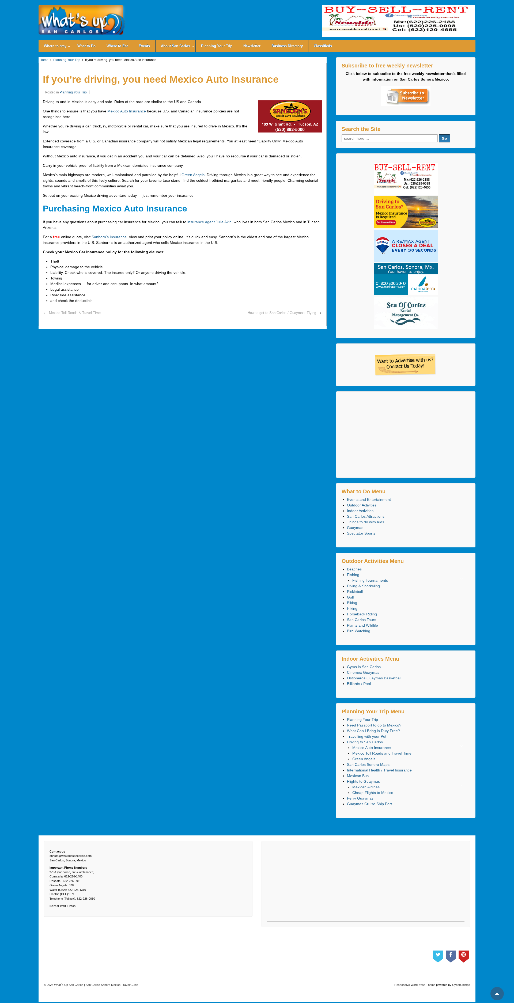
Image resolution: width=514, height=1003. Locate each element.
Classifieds (323, 46)
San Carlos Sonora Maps (368, 764)
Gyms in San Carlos (364, 667)
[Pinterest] (463, 955)
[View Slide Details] (398, 21)
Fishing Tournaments (370, 580)
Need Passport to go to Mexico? (374, 725)
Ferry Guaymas (360, 798)
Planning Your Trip (216, 46)
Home (44, 60)
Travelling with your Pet (366, 736)
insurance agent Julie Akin (209, 222)
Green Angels (193, 175)
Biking (352, 603)
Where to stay (55, 46)
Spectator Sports (361, 533)
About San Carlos (175, 46)
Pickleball (355, 591)
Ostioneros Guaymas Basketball (374, 678)
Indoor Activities (360, 511)
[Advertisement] (406, 434)
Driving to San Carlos (365, 742)
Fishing (353, 575)
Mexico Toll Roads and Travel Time (381, 753)
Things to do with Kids (365, 522)
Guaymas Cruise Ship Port (369, 804)
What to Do (86, 46)
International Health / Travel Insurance (379, 770)
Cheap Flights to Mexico (372, 792)
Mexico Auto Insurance (126, 111)
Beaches (354, 569)
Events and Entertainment (369, 499)
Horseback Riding (362, 614)
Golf (350, 597)
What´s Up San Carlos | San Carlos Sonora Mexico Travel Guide (95, 984)
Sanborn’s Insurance (109, 237)
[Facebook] (451, 955)
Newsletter (251, 46)
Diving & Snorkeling (363, 586)
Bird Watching (358, 631)
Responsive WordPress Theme (414, 984)
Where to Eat (117, 46)
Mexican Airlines (366, 787)
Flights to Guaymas (363, 781)
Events (144, 46)
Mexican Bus (358, 776)
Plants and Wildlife (362, 625)
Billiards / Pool (359, 684)
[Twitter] (438, 955)
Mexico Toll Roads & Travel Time (75, 313)
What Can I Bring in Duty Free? (373, 731)
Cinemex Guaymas (363, 672)
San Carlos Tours (361, 620)
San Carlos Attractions (365, 516)
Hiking (352, 608)
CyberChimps (461, 984)
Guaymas (355, 527)
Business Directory (287, 46)
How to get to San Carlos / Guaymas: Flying (282, 313)
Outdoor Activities (361, 505)
